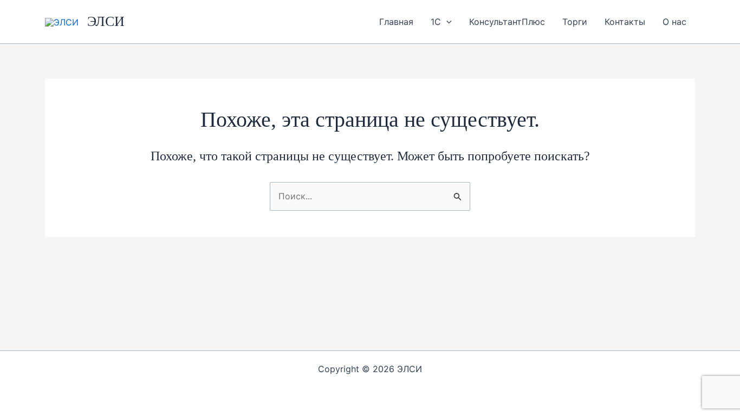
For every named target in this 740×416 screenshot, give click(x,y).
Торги (574, 21)
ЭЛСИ (106, 21)
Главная (396, 21)
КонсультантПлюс (507, 21)
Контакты (625, 21)
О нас (674, 21)
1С (436, 21)
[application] (446, 21)
